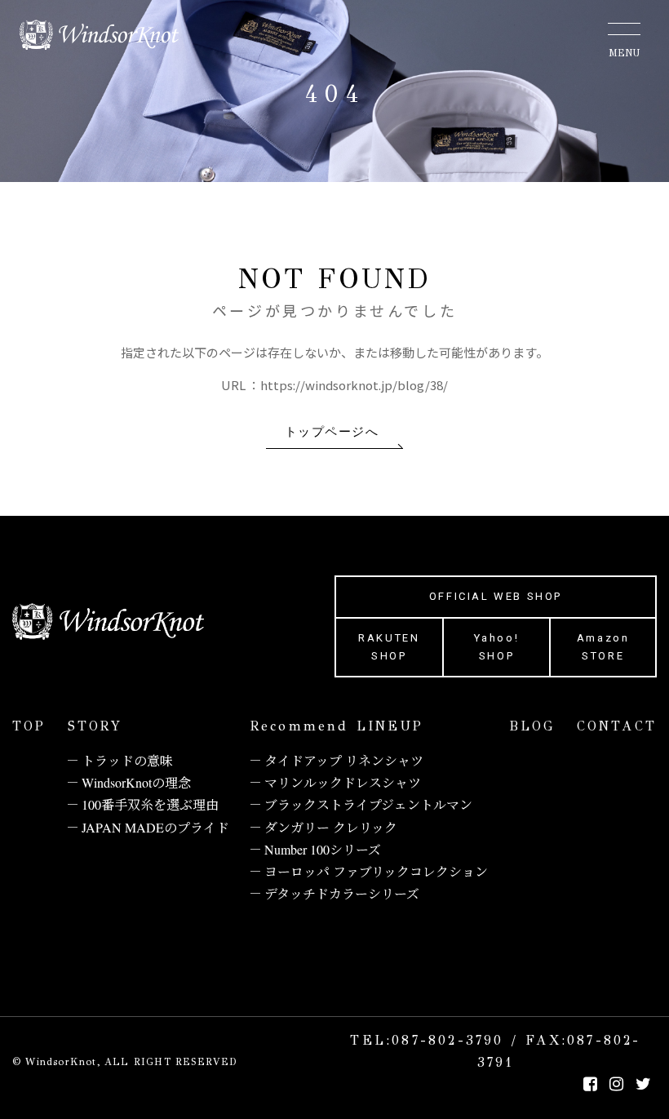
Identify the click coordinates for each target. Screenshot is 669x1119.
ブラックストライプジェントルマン (368, 804)
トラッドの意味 (127, 760)
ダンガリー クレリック (330, 827)
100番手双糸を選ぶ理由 (150, 804)
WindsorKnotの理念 (136, 782)
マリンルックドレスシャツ (342, 782)
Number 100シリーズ (322, 849)
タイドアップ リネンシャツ (343, 760)
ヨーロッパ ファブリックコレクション (376, 871)
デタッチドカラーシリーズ (341, 893)
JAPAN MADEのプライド (155, 827)
